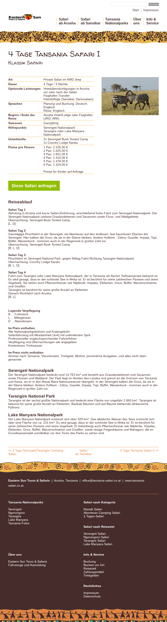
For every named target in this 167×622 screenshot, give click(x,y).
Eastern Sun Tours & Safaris (27, 561)
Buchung (90, 561)
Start (135, 10)
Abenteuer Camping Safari (102, 512)
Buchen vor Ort (94, 565)
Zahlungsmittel (94, 572)
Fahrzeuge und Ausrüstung (27, 565)
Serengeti (15, 509)
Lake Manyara (18, 519)
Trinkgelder (91, 575)
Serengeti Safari (95, 533)
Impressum (151, 10)
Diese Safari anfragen (34, 185)
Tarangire (14, 516)
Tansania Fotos (18, 523)
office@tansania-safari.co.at (101, 480)
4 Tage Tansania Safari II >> (139, 450)
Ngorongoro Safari (96, 537)
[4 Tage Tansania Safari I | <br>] (130, 96)
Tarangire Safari (94, 540)
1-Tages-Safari (94, 516)
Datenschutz (92, 596)
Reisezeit (90, 568)
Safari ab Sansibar (83, 452)
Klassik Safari (93, 509)
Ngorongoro (16, 512)
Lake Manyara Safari (98, 544)
